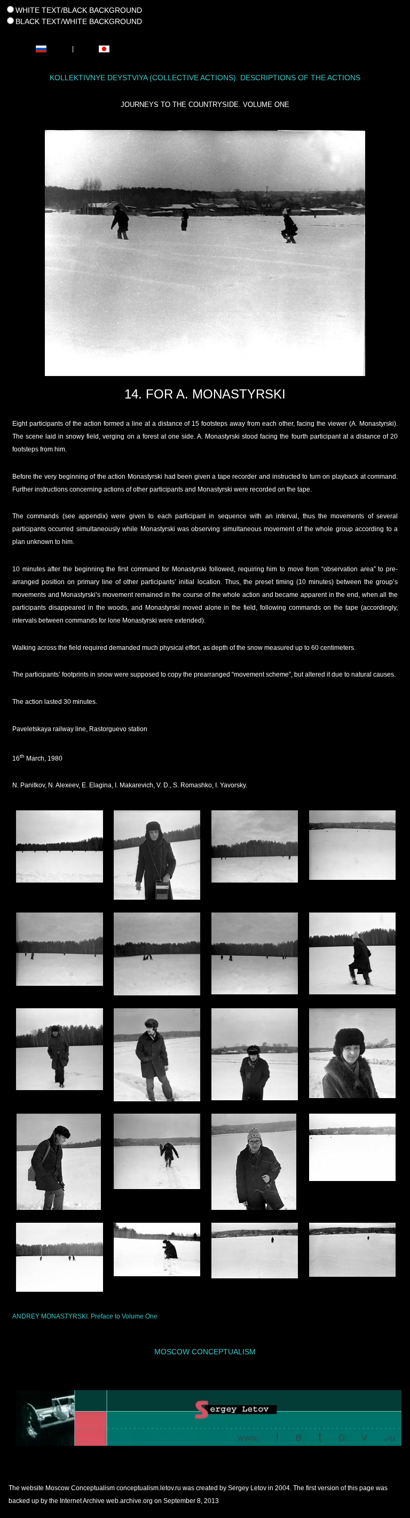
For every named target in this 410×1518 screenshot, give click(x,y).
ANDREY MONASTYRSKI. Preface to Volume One (84, 1316)
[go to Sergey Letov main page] (205, 1418)
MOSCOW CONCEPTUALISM (205, 1351)
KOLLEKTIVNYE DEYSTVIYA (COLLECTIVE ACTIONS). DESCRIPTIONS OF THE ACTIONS (205, 77)
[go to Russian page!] (41, 48)
